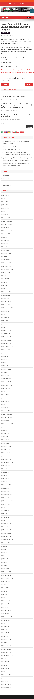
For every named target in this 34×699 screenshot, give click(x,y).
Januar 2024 (6, 295)
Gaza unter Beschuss (29, 84)
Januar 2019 (6, 488)
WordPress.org (7, 185)
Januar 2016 (6, 604)
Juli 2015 (5, 623)
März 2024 (6, 288)
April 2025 (6, 247)
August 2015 (6, 620)
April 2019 (6, 478)
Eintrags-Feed (7, 179)
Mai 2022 (5, 359)
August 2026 (6, 195)
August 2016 (6, 581)
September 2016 (8, 578)
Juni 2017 (6, 549)
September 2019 (8, 462)
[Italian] (11, 132)
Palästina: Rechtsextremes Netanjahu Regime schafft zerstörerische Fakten (16, 164)
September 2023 (8, 308)
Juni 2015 (6, 626)
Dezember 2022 (7, 337)
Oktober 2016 (7, 575)
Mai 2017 (5, 552)
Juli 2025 (5, 237)
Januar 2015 (6, 642)
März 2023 (6, 327)
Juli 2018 (5, 507)
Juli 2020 (5, 430)
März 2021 (6, 404)
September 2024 (8, 269)
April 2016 (6, 594)
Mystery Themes (26, 697)
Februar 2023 (7, 330)
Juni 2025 (6, 240)
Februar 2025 (7, 253)
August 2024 (6, 272)
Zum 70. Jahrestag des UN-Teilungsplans (13, 96)
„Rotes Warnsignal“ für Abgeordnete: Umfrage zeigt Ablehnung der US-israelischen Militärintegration (17, 159)
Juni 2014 (6, 662)
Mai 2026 (5, 205)
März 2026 (6, 211)
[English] (5, 132)
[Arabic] (2, 132)
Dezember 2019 (7, 453)
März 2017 (6, 559)
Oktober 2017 (7, 536)
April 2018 (6, 517)
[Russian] (18, 132)
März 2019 (6, 481)
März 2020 (6, 443)
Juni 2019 (6, 472)
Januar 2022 (6, 372)
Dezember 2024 (7, 259)
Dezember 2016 (7, 568)
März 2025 (6, 250)
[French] (7, 132)
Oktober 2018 (7, 498)
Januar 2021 (6, 411)
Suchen (3, 124)
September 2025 (8, 230)
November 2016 (7, 572)
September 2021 (8, 385)
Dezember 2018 (7, 491)
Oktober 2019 (7, 459)
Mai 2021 (5, 398)
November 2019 (7, 456)
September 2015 (8, 617)
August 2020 (6, 427)
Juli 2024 (5, 275)
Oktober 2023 (7, 304)
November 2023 (7, 301)
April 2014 (6, 668)
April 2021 (6, 401)
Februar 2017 (7, 562)
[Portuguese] (16, 132)
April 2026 (6, 208)
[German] (9, 132)
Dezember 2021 (7, 375)
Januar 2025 (6, 256)
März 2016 (6, 597)
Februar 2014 (7, 675)
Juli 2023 (5, 314)
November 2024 (7, 263)
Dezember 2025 (7, 221)
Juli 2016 (5, 584)
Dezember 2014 (7, 646)
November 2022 (7, 340)
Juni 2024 (6, 279)
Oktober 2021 (7, 382)
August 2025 (6, 234)
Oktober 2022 (7, 343)
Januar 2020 (6, 449)
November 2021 (7, 378)
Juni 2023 (6, 317)
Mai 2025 (5, 243)
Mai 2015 (5, 629)
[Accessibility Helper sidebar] (32, 11)
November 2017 (7, 533)
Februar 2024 (7, 292)
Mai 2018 (5, 514)
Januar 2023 (6, 333)
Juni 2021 (6, 395)
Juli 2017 (5, 546)
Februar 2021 (7, 407)
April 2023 (6, 324)
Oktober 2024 (7, 266)
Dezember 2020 (7, 414)
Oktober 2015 (7, 613)
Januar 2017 (6, 565)
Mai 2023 (5, 321)
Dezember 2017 (7, 530)
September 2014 (8, 655)
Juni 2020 (6, 433)
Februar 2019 (7, 485)
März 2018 (6, 520)
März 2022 (6, 366)
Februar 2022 (7, 369)
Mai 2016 (5, 591)
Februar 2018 (7, 523)
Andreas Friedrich (16, 119)
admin (15, 35)
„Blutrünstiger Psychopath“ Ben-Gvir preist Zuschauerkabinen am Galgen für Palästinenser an (17, 153)
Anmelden (6, 175)
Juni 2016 (6, 588)
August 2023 (6, 311)
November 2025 (7, 224)
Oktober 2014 (7, 652)
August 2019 (6, 465)
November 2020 (7, 417)
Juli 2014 (5, 658)
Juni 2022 (6, 356)
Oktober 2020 (7, 420)
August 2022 (6, 350)
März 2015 (6, 636)
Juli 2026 (5, 198)
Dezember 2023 (7, 298)
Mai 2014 (5, 665)
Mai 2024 (5, 282)
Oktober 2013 (7, 687)
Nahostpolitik (5, 32)
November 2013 (7, 684)
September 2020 (8, 424)
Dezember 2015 (7, 607)
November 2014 (7, 649)
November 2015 (7, 610)
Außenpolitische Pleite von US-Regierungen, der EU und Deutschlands (6, 84)
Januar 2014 (6, 678)
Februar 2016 (7, 600)
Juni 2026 (6, 201)
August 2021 (6, 388)
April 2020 (6, 440)
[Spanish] (21, 132)
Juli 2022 (5, 353)
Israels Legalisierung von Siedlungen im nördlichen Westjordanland (16, 115)
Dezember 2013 (7, 681)
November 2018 (7, 494)
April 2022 (6, 362)
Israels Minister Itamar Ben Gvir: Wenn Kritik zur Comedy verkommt (16, 142)
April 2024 (6, 285)
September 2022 (8, 346)
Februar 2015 (7, 639)
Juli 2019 (5, 469)
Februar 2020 (7, 446)
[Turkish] (23, 132)
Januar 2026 (6, 218)
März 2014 (6, 671)
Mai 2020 (5, 436)
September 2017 (8, 539)
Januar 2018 (6, 526)
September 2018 (8, 501)
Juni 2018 (6, 510)
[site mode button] (29, 17)
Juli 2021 (5, 391)
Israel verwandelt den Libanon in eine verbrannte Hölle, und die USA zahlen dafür (16, 148)
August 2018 (6, 504)
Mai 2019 (5, 475)
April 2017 (6, 555)
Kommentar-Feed (8, 182)
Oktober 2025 (7, 227)
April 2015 (6, 633)
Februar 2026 (7, 214)
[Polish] (14, 132)
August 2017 (6, 543)
